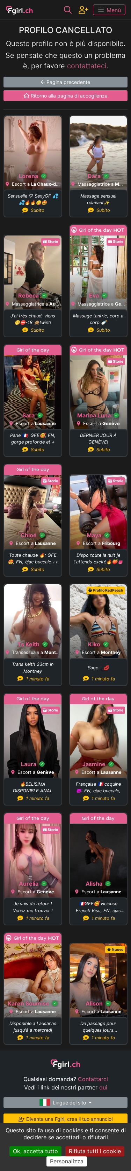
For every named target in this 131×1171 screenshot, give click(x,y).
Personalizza (66, 1161)
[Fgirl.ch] (19, 10)
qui (103, 1087)
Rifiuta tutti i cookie (95, 1151)
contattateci (87, 66)
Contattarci (93, 1079)
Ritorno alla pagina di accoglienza (68, 96)
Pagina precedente (67, 82)
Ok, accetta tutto (35, 1151)
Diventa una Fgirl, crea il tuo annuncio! (69, 1119)
